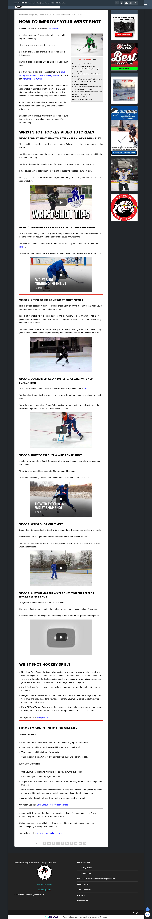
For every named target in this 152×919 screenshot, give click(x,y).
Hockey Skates (86, 868)
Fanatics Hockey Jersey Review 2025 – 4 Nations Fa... (47, 3)
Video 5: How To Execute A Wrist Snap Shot (86, 87)
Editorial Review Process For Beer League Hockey (96, 879)
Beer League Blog (123, 5)
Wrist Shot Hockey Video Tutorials (83, 66)
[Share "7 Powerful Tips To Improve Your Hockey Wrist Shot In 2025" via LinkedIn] (67, 843)
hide (94, 60)
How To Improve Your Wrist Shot (83, 64)
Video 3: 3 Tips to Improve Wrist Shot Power (87, 79)
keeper (22, 247)
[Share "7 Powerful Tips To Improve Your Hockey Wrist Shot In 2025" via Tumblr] (58, 843)
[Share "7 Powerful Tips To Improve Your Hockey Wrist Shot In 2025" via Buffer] (71, 843)
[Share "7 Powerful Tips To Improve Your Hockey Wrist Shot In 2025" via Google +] (53, 843)
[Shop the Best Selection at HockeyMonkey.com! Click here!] (124, 69)
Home (90, 5)
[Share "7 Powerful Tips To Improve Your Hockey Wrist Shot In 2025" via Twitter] (49, 843)
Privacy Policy (143, 5)
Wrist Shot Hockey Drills (80, 97)
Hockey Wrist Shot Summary (82, 99)
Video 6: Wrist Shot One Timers (82, 89)
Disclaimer (81, 895)
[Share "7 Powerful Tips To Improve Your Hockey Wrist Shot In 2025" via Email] (80, 843)
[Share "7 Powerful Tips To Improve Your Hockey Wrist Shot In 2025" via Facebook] (44, 843)
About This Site (104, 5)
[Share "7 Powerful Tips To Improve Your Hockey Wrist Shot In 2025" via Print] (84, 843)
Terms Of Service (84, 890)
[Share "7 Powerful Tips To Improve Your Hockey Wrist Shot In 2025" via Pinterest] (62, 843)
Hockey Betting (86, 873)
